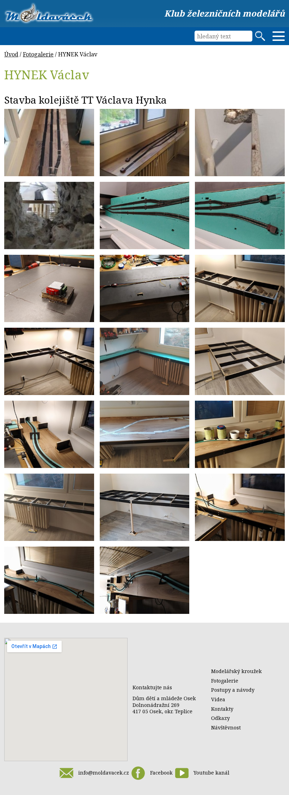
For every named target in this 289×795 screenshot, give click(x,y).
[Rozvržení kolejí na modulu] (240, 507)
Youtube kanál (211, 772)
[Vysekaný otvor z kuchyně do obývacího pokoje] (240, 142)
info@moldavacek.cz (103, 772)
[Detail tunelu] (49, 215)
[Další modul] (49, 507)
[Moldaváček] (49, 13)
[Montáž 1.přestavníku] (49, 288)
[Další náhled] (145, 580)
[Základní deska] (49, 434)
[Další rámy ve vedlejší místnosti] (240, 288)
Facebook (161, 772)
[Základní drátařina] (145, 288)
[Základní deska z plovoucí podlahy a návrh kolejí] (145, 434)
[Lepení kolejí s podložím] (240, 434)
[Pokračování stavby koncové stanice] (145, 215)
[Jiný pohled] (49, 580)
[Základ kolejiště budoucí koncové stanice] (49, 142)
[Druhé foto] (240, 215)
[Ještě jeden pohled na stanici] (145, 142)
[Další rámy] (49, 361)
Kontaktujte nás (152, 687)
